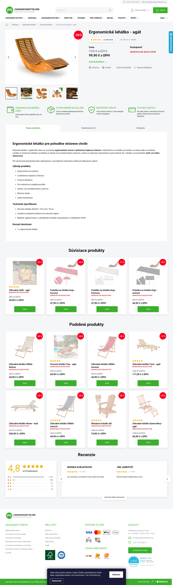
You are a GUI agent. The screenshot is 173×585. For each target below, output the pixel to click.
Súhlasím (116, 574)
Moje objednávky (51, 534)
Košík (47, 545)
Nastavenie (57, 581)
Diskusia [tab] (141, 128)
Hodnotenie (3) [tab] (88, 128)
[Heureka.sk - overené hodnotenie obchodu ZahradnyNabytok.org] (142, 561)
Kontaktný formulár (140, 550)
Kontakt (8, 553)
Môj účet (48, 530)
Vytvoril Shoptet (143, 582)
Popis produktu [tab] (33, 128)
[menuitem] (15, 18)
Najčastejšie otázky (12, 530)
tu (99, 575)
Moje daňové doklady (53, 538)
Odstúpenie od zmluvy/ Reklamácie (18, 542)
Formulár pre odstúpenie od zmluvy (18, 545)
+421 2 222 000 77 (140, 542)
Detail (25, 309)
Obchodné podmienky (13, 538)
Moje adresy (49, 542)
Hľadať (110, 10)
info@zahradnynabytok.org (143, 538)
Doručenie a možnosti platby (15, 534)
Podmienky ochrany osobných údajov (19, 549)
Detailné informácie (96, 62)
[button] (167, 479)
